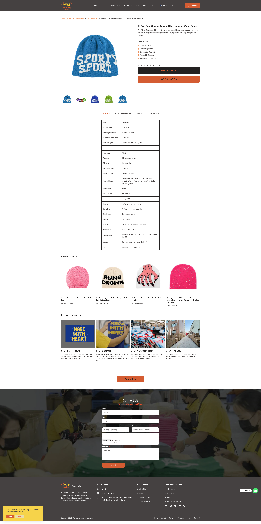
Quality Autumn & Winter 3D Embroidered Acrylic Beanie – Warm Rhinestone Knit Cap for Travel (183, 300)
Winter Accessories (174, 502)
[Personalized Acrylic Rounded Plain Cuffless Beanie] (77, 277)
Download (193, 6)
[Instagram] (175, 506)
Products (114, 6)
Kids (168, 497)
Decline (19, 516)
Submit (113, 465)
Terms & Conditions (146, 497)
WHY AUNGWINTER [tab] (140, 113)
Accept (10, 516)
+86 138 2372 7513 (108, 493)
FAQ (144, 6)
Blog (137, 6)
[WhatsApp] (144, 65)
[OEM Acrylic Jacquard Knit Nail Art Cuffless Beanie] (148, 277)
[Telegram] (147, 65)
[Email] (153, 65)
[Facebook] (138, 65)
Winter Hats (171, 493)
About (105, 6)
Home (96, 6)
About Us (142, 489)
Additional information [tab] (122, 113)
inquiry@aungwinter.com (109, 489)
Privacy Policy (144, 502)
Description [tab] (106, 113)
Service (127, 6)
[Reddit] (159, 65)
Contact (153, 6)
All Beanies (171, 489)
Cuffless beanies (67, 303)
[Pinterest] (156, 65)
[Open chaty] (255, 490)
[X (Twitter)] (150, 65)
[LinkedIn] (141, 65)
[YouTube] (184, 506)
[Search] (172, 5)
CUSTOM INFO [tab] (154, 113)
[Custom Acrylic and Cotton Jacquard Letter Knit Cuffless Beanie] (112, 277)
